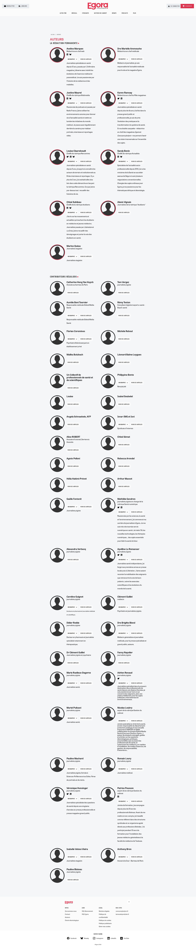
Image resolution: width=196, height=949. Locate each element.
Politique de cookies (105, 920)
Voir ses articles (86, 59)
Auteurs (67, 917)
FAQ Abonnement (87, 911)
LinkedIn (113, 938)
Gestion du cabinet (100, 13)
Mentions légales (104, 911)
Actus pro (63, 13)
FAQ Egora (85, 914)
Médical (74, 13)
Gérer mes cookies (104, 926)
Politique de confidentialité (103, 915)
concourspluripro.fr (122, 911)
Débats (114, 13)
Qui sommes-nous (70, 911)
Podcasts (125, 13)
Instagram (99, 938)
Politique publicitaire (105, 923)
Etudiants (85, 13)
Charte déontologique (72, 920)
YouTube (126, 938)
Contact (67, 914)
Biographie (71, 59)
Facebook (73, 938)
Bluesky (86, 938)
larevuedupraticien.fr (122, 914)
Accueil (53, 34)
